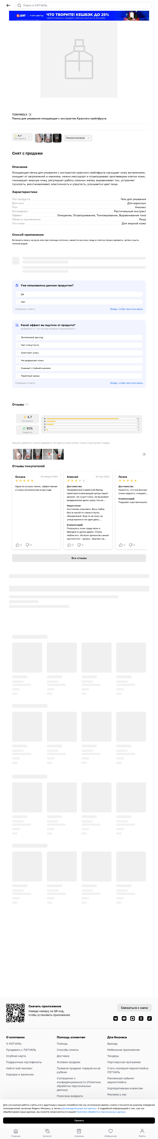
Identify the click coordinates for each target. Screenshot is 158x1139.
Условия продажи (68, 1062)
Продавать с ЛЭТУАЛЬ (21, 1049)
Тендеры (113, 1056)
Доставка (63, 1056)
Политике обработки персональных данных (101, 1111)
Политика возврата (70, 1096)
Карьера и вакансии (20, 1074)
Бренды (112, 1043)
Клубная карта (16, 1056)
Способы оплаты (68, 1049)
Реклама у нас (117, 1094)
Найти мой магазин (19, 1068)
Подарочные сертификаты (24, 1062)
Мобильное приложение (123, 1049)
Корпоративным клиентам (125, 1088)
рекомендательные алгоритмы (78, 1108)
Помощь (62, 1043)
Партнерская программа (124, 1062)
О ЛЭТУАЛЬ (13, 1043)
